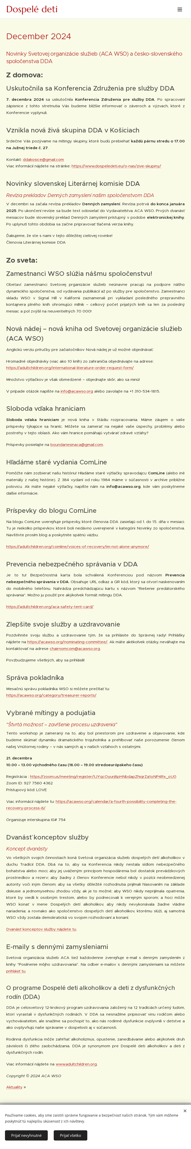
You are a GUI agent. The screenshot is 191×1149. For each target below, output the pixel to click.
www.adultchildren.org (76, 1064)
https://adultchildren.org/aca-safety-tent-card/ (50, 606)
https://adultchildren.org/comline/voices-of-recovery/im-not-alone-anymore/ (77, 546)
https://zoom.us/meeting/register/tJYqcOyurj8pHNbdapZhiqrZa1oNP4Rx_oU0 (103, 776)
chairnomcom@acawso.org (75, 648)
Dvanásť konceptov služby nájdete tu (41, 929)
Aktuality (14, 1087)
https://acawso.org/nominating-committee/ (67, 641)
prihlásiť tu (15, 971)
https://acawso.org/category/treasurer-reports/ (51, 695)
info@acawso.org (77, 391)
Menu (180, 9)
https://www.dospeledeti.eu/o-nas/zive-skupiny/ (116, 166)
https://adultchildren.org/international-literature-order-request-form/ (70, 367)
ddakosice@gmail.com (43, 159)
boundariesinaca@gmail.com (76, 444)
